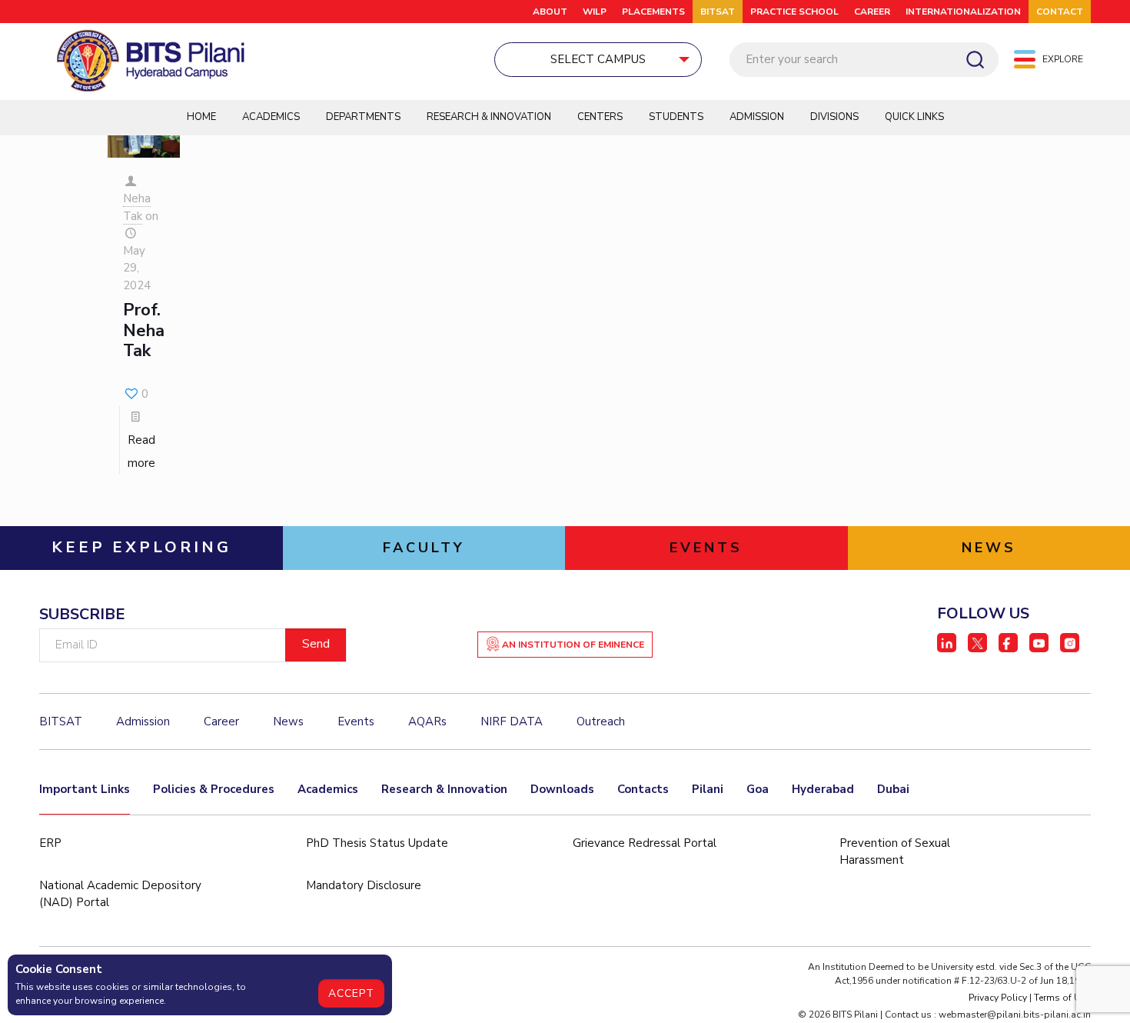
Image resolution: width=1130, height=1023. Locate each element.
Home (201, 117)
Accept (351, 993)
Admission (757, 117)
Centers (600, 117)
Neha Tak (137, 207)
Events (355, 721)
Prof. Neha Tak (144, 330)
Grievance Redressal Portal (644, 843)
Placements (653, 11)
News (288, 721)
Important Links (84, 789)
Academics (271, 117)
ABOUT (550, 11)
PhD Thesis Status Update (377, 843)
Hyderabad (823, 789)
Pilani (707, 789)
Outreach (601, 721)
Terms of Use (1062, 997)
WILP (595, 11)
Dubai (893, 789)
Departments (363, 117)
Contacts (643, 789)
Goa (757, 789)
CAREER (872, 11)
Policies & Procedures (213, 789)
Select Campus (598, 59)
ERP (50, 843)
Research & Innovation (489, 117)
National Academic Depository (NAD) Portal (120, 894)
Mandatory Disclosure (363, 885)
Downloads (562, 789)
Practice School (794, 11)
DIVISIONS (834, 117)
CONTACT (1059, 11)
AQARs (427, 721)
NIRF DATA (511, 721)
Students (676, 117)
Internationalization (963, 11)
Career (221, 721)
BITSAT (717, 11)
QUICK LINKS (914, 117)
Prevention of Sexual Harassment (894, 851)
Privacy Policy (998, 997)
